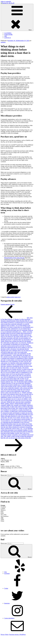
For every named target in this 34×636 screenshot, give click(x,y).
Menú (30, 30)
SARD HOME (8, 34)
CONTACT (7, 37)
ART (5, 36)
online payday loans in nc (14, 297)
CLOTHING (8, 33)
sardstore (3, 42)
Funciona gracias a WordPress (17, 634)
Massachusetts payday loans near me (14, 257)
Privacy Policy (5, 634)
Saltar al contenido (6, 1)
